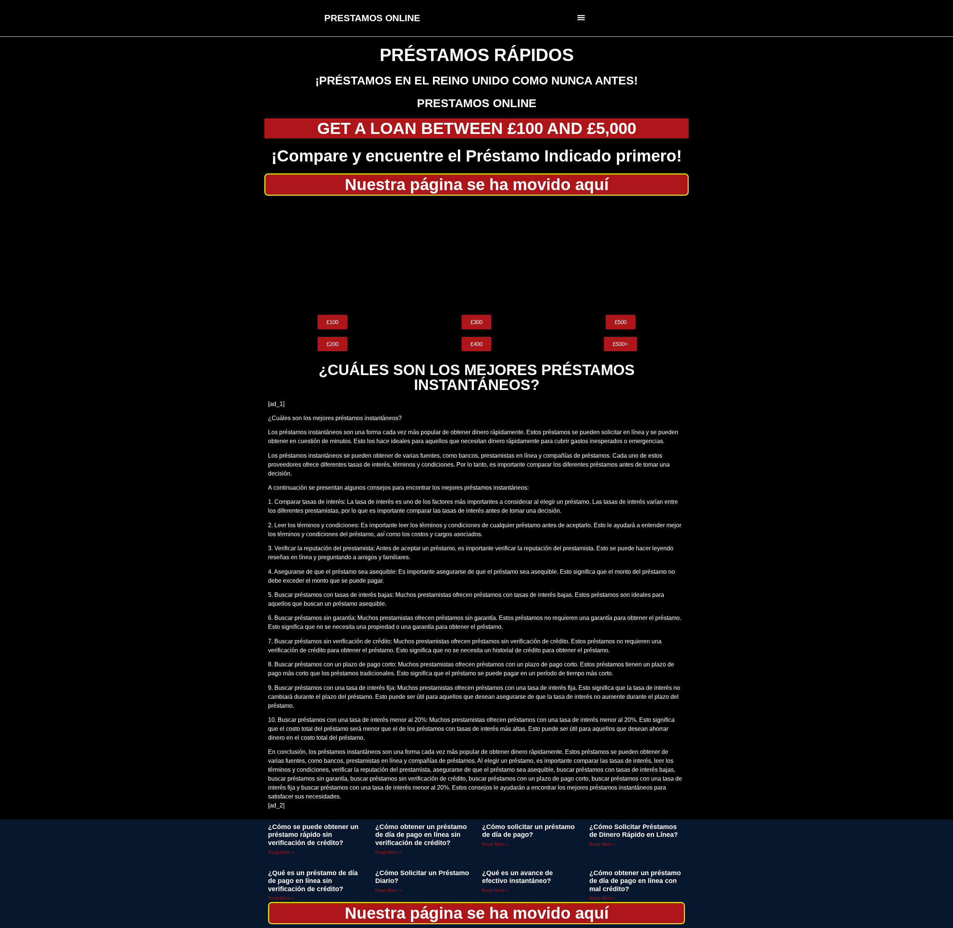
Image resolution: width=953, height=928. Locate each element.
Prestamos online (476, 103)
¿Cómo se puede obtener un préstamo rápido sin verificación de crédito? (313, 835)
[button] (581, 17)
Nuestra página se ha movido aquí (477, 184)
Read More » (281, 852)
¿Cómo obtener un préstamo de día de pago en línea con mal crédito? (635, 881)
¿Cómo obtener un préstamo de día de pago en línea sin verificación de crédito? (421, 835)
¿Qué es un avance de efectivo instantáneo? (517, 877)
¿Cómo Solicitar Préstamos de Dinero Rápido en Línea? (633, 831)
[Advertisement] (476, 255)
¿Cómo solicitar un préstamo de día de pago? (528, 831)
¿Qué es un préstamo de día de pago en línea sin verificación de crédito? (313, 881)
